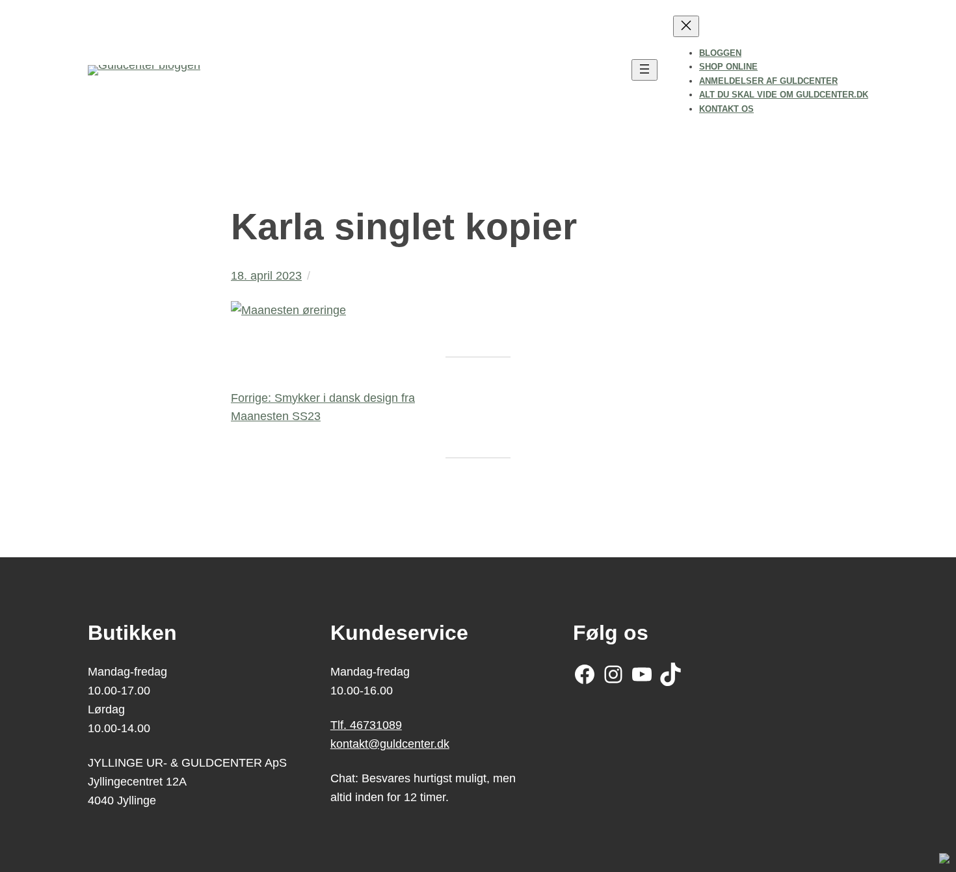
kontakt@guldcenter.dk (389, 743)
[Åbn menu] (644, 70)
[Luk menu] (686, 26)
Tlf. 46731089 (366, 725)
